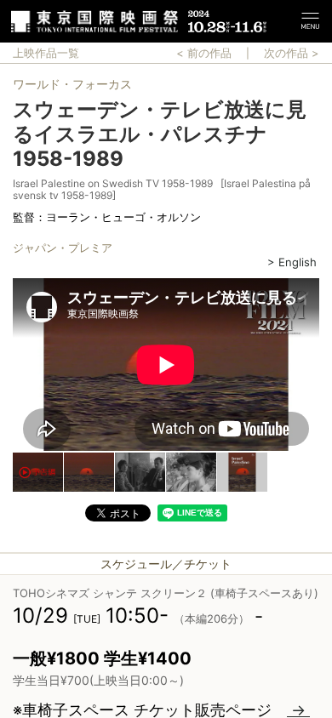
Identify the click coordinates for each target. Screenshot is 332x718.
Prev (12, 366)
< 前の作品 (204, 53)
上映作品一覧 (46, 53)
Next (319, 366)
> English (292, 262)
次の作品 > (291, 53)
